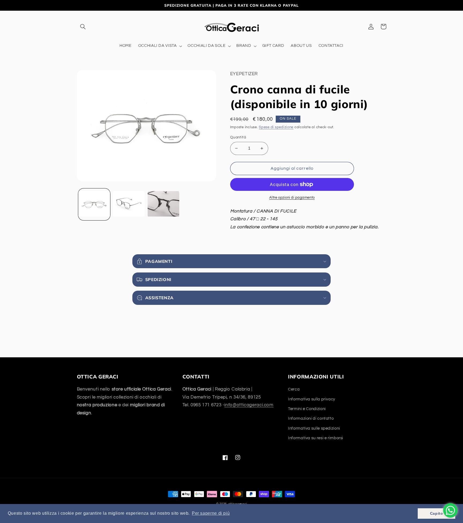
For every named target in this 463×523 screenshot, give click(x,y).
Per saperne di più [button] (211, 513)
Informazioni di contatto (311, 418)
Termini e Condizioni (307, 409)
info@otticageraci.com (248, 405)
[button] (83, 26)
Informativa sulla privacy (311, 399)
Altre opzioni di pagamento (292, 197)
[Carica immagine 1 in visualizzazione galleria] (94, 204)
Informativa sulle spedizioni (314, 428)
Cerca (294, 389)
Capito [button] (436, 513)
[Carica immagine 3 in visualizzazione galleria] (164, 204)
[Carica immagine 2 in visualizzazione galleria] (129, 204)
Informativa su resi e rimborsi (315, 438)
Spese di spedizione (276, 127)
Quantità (238, 137)
